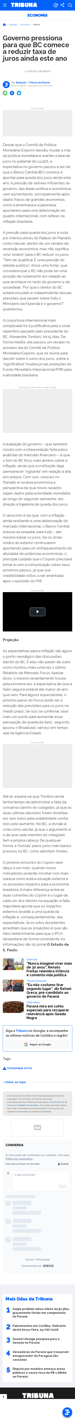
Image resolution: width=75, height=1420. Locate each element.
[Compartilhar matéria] (62, 5)
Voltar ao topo (15, 1082)
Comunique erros (19, 1068)
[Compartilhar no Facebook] (12, 93)
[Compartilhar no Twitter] (19, 93)
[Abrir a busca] (70, 5)
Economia (37, 15)
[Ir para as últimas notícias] (55, 5)
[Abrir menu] (4, 5)
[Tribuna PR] (38, 1395)
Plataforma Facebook (29, 1105)
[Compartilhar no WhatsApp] (5, 93)
